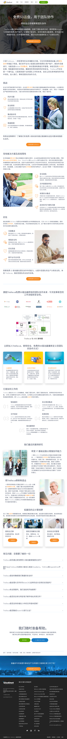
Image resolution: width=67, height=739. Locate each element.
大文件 (61, 66)
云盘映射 (9, 368)
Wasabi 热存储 (37, 701)
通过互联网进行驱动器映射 (24, 699)
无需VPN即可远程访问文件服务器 (56, 689)
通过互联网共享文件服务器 (24, 703)
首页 (62, 737)
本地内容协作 (37, 721)
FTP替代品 (21, 726)
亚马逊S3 (36, 686)
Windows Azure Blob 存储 (39, 694)
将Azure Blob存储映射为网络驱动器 (41, 696)
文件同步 (10, 224)
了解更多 (12, 540)
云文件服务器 (21, 721)
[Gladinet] (8, 2)
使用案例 (26, 2)
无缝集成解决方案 (22, 716)
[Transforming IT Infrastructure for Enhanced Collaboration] (15, 462)
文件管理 (28, 167)
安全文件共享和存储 (54, 701)
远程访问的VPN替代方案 (54, 706)
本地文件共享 (21, 689)
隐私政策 (49, 737)
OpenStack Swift (37, 708)
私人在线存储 (37, 723)
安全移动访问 (52, 368)
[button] (33, 560)
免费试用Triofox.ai (33, 41)
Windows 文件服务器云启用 (55, 713)
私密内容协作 (37, 718)
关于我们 (58, 737)
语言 (36, 2)
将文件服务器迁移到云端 (54, 691)
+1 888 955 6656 (40, 640)
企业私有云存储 (22, 708)
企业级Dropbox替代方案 (54, 711)
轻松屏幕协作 (21, 718)
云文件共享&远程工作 (54, 686)
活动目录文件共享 (22, 691)
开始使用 (43, 2)
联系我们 (24, 640)
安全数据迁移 (21, 713)
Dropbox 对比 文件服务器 (55, 708)
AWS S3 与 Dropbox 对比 (39, 691)
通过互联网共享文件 (23, 696)
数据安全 (44, 464)
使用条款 (53, 737)
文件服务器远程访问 (23, 694)
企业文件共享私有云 (38, 716)
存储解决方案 (11, 487)
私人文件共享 (21, 686)
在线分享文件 (52, 694)
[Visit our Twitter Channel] (27, 730)
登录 (32, 2)
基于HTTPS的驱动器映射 (39, 713)
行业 (21, 2)
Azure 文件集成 (37, 699)
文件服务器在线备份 (54, 703)
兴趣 (17, 2)
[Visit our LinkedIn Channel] (39, 730)
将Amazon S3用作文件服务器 (40, 689)
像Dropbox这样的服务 (10, 160)
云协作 (29, 397)
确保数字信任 (37, 706)
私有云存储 (36, 726)
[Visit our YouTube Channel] (31, 730)
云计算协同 (36, 711)
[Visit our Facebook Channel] (35, 730)
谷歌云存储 (36, 703)
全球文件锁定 (31, 368)
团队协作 (30, 87)
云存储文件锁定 (22, 701)
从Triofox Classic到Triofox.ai (55, 725)
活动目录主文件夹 (53, 696)
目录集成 (23, 66)
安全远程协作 (21, 711)
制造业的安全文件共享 (23, 723)
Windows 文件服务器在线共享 (56, 716)
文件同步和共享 (22, 706)
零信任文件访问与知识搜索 (55, 718)
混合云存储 (52, 699)
